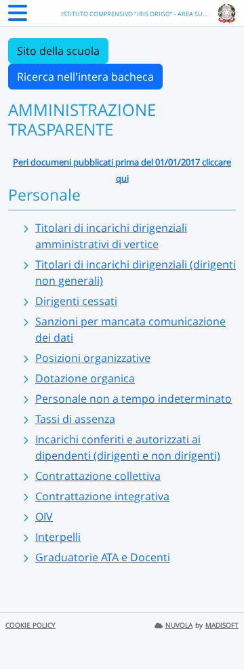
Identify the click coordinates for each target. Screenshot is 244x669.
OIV (44, 516)
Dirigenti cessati (76, 300)
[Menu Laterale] (17, 16)
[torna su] (216, 627)
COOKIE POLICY (30, 625)
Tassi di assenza (75, 418)
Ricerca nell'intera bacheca (85, 76)
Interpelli (58, 536)
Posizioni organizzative (92, 357)
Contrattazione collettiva (98, 475)
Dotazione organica (85, 378)
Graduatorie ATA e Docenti (102, 557)
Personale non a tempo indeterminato (133, 398)
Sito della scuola (58, 50)
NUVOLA (178, 625)
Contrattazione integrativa (102, 496)
